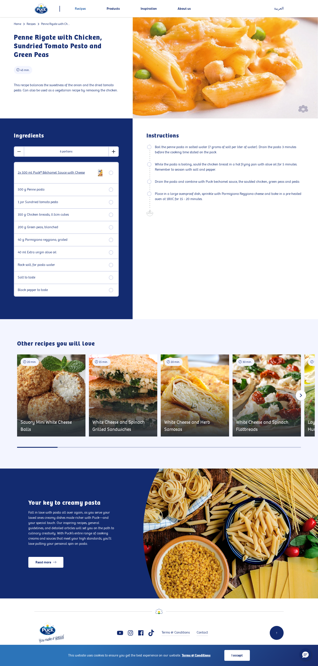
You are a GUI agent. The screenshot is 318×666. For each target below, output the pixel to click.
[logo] (41, 8)
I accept (237, 655)
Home (17, 24)
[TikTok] (151, 632)
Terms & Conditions (196, 655)
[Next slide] (301, 395)
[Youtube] (120, 632)
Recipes (31, 24)
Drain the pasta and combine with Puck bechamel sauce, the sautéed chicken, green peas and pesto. (227, 182)
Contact (202, 632)
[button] (305, 654)
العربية (279, 8)
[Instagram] (130, 632)
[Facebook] (140, 632)
